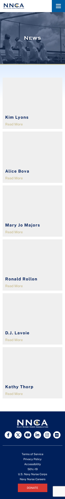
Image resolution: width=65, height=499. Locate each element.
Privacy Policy (32, 459)
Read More (14, 124)
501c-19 (33, 469)
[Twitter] (18, 435)
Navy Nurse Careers (32, 479)
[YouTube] (27, 435)
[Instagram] (47, 435)
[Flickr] (56, 435)
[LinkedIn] (37, 435)
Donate (32, 487)
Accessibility (32, 464)
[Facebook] (8, 435)
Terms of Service (32, 454)
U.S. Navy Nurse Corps (32, 474)
